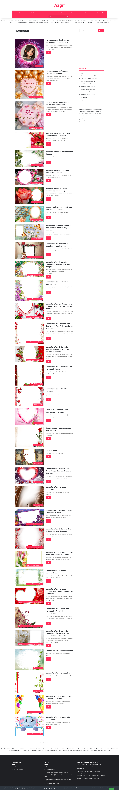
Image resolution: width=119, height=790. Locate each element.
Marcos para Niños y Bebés (102, 22)
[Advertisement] (91, 50)
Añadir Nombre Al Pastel (81, 20)
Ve (48, 52)
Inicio (8, 13)
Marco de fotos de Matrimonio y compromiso (54, 748)
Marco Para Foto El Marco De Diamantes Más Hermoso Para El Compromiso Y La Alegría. (58, 633)
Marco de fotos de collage (104, 13)
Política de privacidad (19, 766)
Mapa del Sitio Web (18, 769)
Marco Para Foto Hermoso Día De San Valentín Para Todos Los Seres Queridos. (59, 326)
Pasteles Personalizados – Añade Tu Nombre (55, 13)
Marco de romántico (22, 750)
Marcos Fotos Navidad (82, 750)
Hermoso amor (51, 450)
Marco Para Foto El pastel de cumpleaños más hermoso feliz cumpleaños (58, 264)
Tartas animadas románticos (110, 20)
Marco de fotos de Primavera (88, 748)
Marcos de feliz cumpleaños (45, 750)
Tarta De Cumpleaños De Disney (65, 20)
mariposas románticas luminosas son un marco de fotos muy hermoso (58, 227)
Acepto (111, 788)
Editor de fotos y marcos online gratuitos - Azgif (89, 764)
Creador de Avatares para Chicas (30, 20)
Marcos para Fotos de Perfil (78, 13)
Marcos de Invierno (58, 750)
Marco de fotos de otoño (73, 748)
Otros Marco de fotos (95, 750)
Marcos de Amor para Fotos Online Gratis (84, 22)
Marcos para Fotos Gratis (19, 13)
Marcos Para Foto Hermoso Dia (58, 673)
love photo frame (105, 750)
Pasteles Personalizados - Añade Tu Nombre (42, 22)
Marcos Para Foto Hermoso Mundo (59, 651)
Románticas (91, 13)
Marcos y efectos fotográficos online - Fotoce (88, 778)
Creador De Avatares (34, 13)
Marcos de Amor (32, 750)
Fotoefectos (69, 22)
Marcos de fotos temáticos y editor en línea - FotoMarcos (91, 775)
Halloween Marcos (20, 748)
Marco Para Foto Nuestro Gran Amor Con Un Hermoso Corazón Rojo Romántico (58, 471)
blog (82, 100)
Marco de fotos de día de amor (34, 748)
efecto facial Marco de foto (7, 748)
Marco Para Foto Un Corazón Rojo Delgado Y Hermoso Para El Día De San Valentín (59, 306)
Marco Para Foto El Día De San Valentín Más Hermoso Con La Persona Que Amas (57, 349)
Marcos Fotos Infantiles (70, 750)
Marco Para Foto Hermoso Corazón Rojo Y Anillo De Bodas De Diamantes (59, 591)
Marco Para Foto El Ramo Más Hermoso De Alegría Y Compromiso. (57, 611)
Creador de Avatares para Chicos (48, 20)
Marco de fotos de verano (103, 748)
